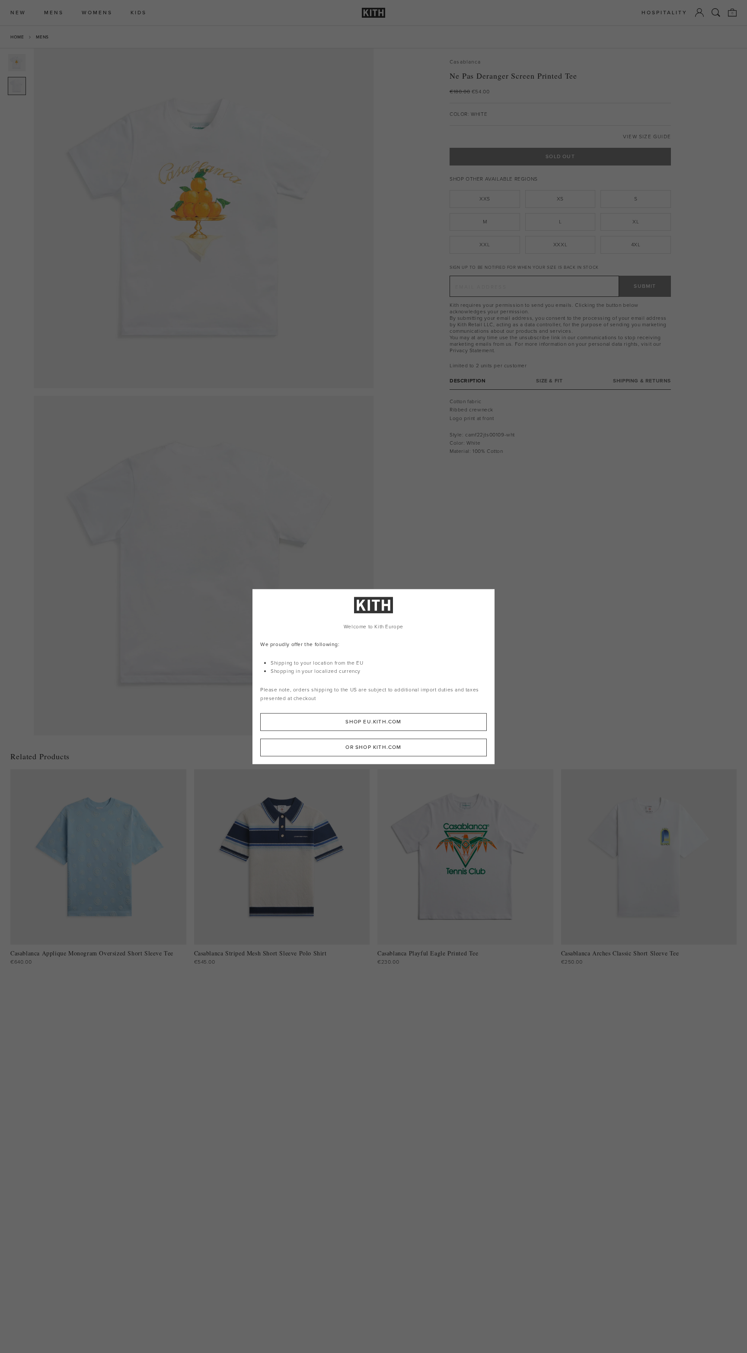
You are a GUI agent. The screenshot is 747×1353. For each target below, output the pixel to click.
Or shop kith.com (373, 747)
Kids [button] (139, 13)
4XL (636, 244)
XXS (484, 199)
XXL (484, 244)
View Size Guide (647, 137)
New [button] (18, 13)
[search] (716, 12)
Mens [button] (54, 13)
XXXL (560, 244)
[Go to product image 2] (17, 86)
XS (560, 199)
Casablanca (465, 62)
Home (17, 37)
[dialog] (373, 676)
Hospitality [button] (664, 13)
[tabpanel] (560, 426)
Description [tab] (468, 381)
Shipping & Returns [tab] (642, 381)
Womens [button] (97, 13)
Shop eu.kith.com (373, 722)
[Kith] (373, 13)
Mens (42, 37)
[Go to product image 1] (17, 63)
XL (635, 222)
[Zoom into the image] (204, 218)
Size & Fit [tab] (549, 381)
